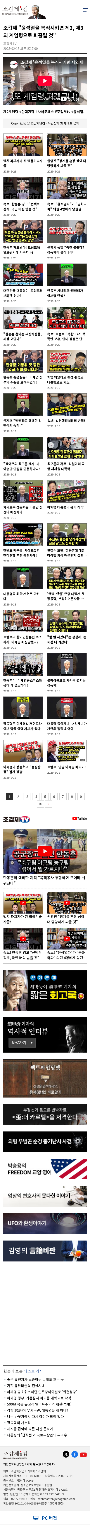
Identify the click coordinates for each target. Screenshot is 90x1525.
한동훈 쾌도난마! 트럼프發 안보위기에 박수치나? (21, 250)
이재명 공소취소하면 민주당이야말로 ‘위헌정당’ (42, 1391)
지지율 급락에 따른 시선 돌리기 (30, 1428)
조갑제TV (49, 1464)
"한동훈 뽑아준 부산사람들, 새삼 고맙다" (22, 336)
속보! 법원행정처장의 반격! (66, 420)
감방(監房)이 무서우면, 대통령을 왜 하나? (37, 1410)
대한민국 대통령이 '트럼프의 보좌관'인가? (23, 293)
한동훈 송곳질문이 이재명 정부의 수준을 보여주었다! (23, 380)
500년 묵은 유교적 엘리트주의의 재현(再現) (39, 1404)
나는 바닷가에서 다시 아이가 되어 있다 (35, 1416)
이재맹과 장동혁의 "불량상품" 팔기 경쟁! (22, 769)
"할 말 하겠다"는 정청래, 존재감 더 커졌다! (66, 639)
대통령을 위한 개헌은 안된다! (21, 596)
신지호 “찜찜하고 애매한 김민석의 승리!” (22, 423)
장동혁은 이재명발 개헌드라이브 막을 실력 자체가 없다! (22, 726)
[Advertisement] (45, 1313)
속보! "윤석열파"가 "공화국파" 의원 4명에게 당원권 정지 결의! (67, 207)
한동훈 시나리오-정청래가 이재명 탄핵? (65, 293)
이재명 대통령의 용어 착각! (66, 507)
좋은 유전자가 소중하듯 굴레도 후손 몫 (35, 1379)
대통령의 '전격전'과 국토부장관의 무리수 (37, 1435)
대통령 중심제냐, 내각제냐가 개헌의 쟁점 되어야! (67, 726)
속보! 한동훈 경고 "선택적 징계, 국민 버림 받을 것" (21, 206)
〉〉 (49, 804)
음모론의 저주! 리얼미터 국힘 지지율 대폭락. (66, 466)
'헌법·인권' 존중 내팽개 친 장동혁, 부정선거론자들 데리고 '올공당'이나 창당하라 (67, 596)
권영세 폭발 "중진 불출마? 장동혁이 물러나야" (65, 250)
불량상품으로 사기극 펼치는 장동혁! (66, 683)
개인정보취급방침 (13, 1464)
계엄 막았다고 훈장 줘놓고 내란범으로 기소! (65, 380)
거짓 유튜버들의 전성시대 (26, 1385)
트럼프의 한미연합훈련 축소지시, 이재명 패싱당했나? (22, 639)
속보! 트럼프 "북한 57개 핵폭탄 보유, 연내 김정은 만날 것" (66, 337)
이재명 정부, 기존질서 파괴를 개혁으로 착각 (39, 1398)
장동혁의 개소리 (19, 1422)
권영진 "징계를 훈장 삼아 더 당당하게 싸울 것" (66, 163)
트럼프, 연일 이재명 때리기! (66, 767)
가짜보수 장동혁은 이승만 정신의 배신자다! (23, 510)
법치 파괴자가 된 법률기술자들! (23, 163)
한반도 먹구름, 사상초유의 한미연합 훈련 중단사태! (21, 553)
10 (40, 804)
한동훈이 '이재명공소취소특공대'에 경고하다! (22, 683)
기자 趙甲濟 (34, 1464)
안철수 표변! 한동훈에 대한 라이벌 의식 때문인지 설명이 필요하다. (67, 553)
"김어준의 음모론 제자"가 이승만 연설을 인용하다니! (21, 466)
